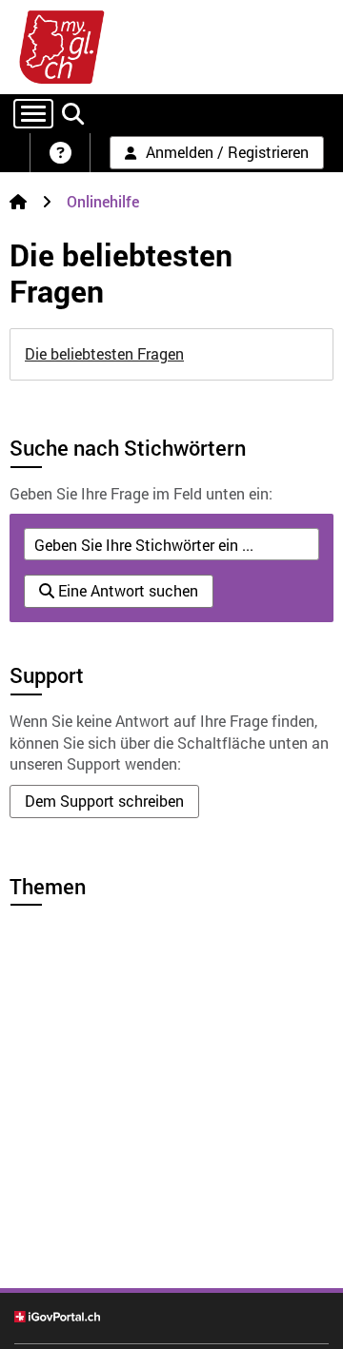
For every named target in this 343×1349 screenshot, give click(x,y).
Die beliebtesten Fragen (104, 353)
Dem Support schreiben (104, 801)
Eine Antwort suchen (126, 590)
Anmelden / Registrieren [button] (227, 152)
